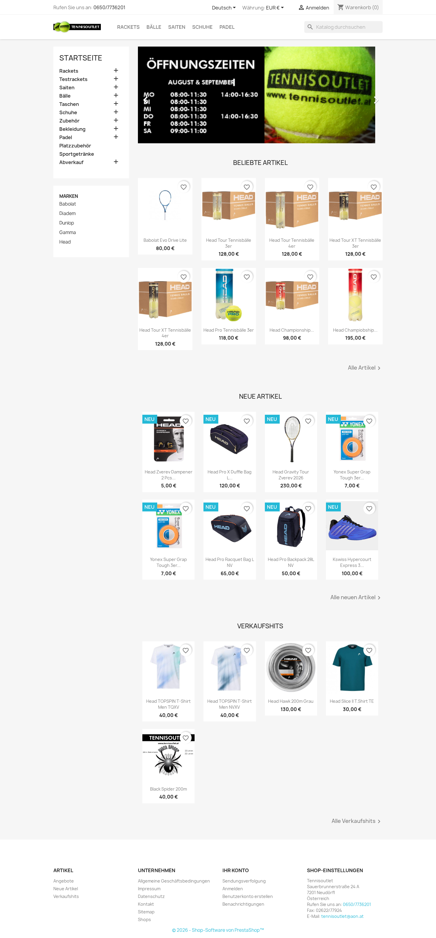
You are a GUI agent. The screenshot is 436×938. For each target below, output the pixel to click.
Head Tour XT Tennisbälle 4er (165, 333)
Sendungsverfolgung (244, 881)
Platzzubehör (75, 146)
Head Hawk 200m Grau (291, 701)
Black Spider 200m (168, 789)
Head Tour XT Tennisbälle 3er (355, 243)
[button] (156, 97)
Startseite (80, 58)
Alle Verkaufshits (357, 821)
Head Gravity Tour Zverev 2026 (291, 475)
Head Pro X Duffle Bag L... (230, 475)
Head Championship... (292, 330)
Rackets (128, 27)
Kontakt (146, 904)
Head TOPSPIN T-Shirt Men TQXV (168, 704)
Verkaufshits (66, 896)
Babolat (67, 204)
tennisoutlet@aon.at (342, 916)
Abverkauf (71, 162)
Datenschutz (151, 896)
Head (65, 242)
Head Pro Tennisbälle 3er (228, 330)
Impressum (149, 888)
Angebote (63, 881)
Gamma (67, 233)
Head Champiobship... (355, 330)
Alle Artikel (365, 368)
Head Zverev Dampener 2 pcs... (168, 475)
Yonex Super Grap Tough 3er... (352, 475)
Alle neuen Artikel (356, 597)
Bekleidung (72, 129)
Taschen (69, 104)
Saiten (176, 27)
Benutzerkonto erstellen (247, 896)
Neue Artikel (65, 888)
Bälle (154, 27)
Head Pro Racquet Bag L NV (230, 562)
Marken (68, 196)
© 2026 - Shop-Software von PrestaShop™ (218, 930)
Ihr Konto (235, 870)
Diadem (67, 214)
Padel (227, 27)
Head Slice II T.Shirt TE (352, 701)
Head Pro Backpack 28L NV (291, 562)
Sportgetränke (76, 154)
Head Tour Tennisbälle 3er (228, 243)
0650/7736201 (109, 7)
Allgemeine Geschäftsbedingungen (174, 881)
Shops (144, 919)
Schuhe (202, 27)
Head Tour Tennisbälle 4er (291, 243)
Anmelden (232, 888)
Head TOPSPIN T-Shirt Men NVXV (229, 704)
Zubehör (69, 121)
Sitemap (146, 912)
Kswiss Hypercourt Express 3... (352, 562)
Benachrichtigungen (243, 904)
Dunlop (66, 223)
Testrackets (73, 79)
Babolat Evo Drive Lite (165, 240)
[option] (260, 97)
